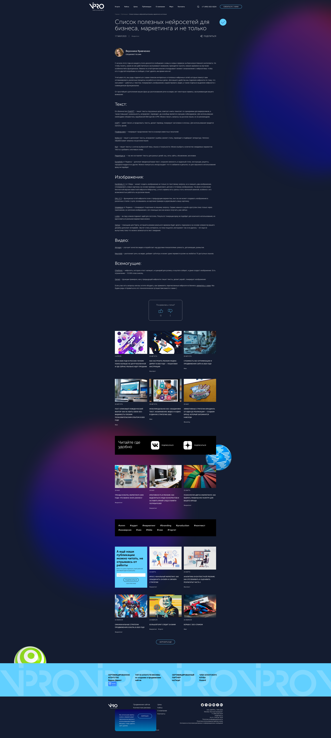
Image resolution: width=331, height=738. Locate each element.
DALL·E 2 (118, 198)
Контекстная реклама (142, 708)
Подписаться (131, 580)
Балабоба (119, 162)
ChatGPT (131, 111)
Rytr (116, 147)
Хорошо (145, 716)
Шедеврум (119, 207)
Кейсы (159, 708)
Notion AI (118, 138)
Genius (117, 225)
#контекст (152, 371)
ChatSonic (119, 270)
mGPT (117, 123)
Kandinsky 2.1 (120, 184)
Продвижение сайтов (141, 705)
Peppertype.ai (120, 156)
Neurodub (118, 254)
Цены (159, 705)
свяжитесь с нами (203, 286)
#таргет (160, 629)
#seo (185, 368)
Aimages (118, 247)
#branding (187, 422)
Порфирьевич (120, 132)
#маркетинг (135, 36)
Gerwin (117, 279)
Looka (117, 216)
